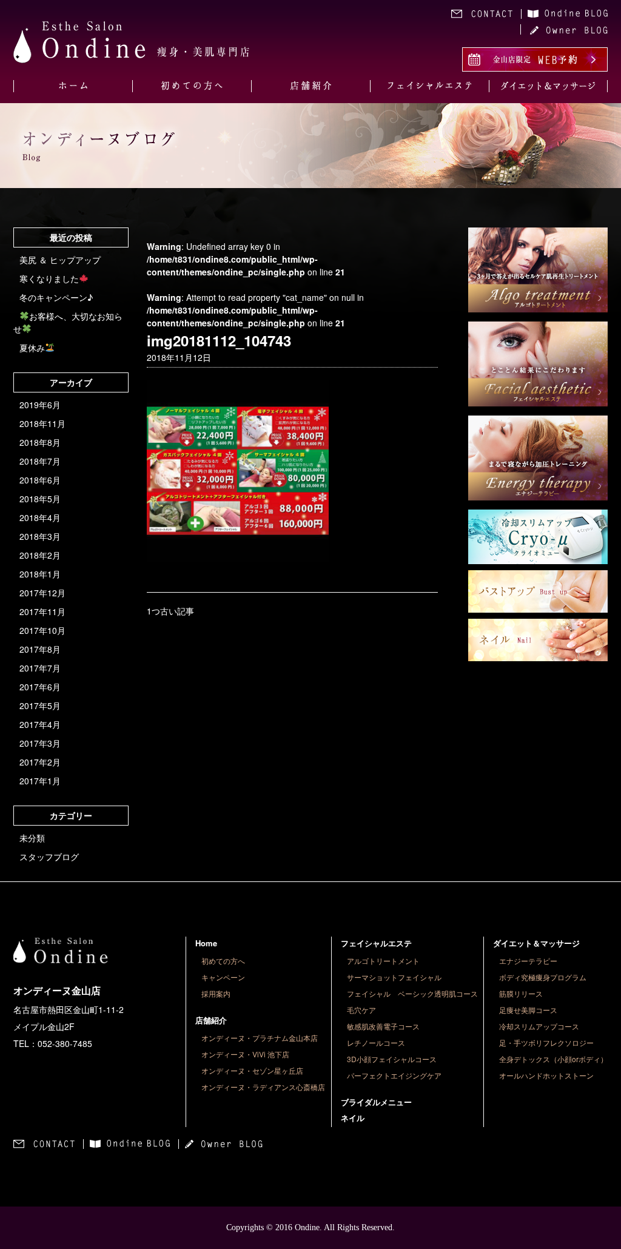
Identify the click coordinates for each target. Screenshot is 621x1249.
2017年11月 (42, 611)
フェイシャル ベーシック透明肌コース (412, 993)
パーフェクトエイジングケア (394, 1075)
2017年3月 (40, 743)
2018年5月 (40, 499)
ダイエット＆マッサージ (536, 943)
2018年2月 (40, 555)
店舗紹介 (211, 1020)
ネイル (352, 1117)
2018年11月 (42, 423)
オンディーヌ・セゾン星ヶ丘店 (252, 1070)
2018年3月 (40, 536)
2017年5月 (40, 705)
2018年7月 (40, 461)
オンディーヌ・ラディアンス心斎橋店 (263, 1087)
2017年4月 (40, 724)
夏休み (32, 348)
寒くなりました (49, 278)
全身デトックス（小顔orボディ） (553, 1059)
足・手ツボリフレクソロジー (546, 1042)
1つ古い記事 (170, 611)
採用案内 (215, 993)
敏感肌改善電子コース (383, 1026)
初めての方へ (223, 960)
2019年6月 (40, 405)
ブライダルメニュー (376, 1102)
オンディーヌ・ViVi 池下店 (245, 1054)
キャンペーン (223, 977)
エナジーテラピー (528, 960)
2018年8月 (40, 442)
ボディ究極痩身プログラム (542, 977)
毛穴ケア (361, 1010)
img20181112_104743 (219, 340)
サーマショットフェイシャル (394, 977)
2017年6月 (40, 687)
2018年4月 (40, 517)
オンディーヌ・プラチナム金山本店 (259, 1037)
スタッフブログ (49, 856)
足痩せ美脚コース (528, 1010)
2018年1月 (40, 574)
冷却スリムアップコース (539, 1026)
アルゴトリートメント (383, 960)
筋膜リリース (521, 993)
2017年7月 (40, 668)
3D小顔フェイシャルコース (392, 1059)
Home (206, 943)
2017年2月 (40, 762)
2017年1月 (40, 781)
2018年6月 (40, 480)
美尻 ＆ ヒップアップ (60, 260)
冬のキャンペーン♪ (56, 297)
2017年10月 (42, 630)
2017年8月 (40, 649)
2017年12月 (42, 593)
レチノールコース (376, 1042)
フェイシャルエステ (376, 943)
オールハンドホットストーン (546, 1075)
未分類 (32, 838)
